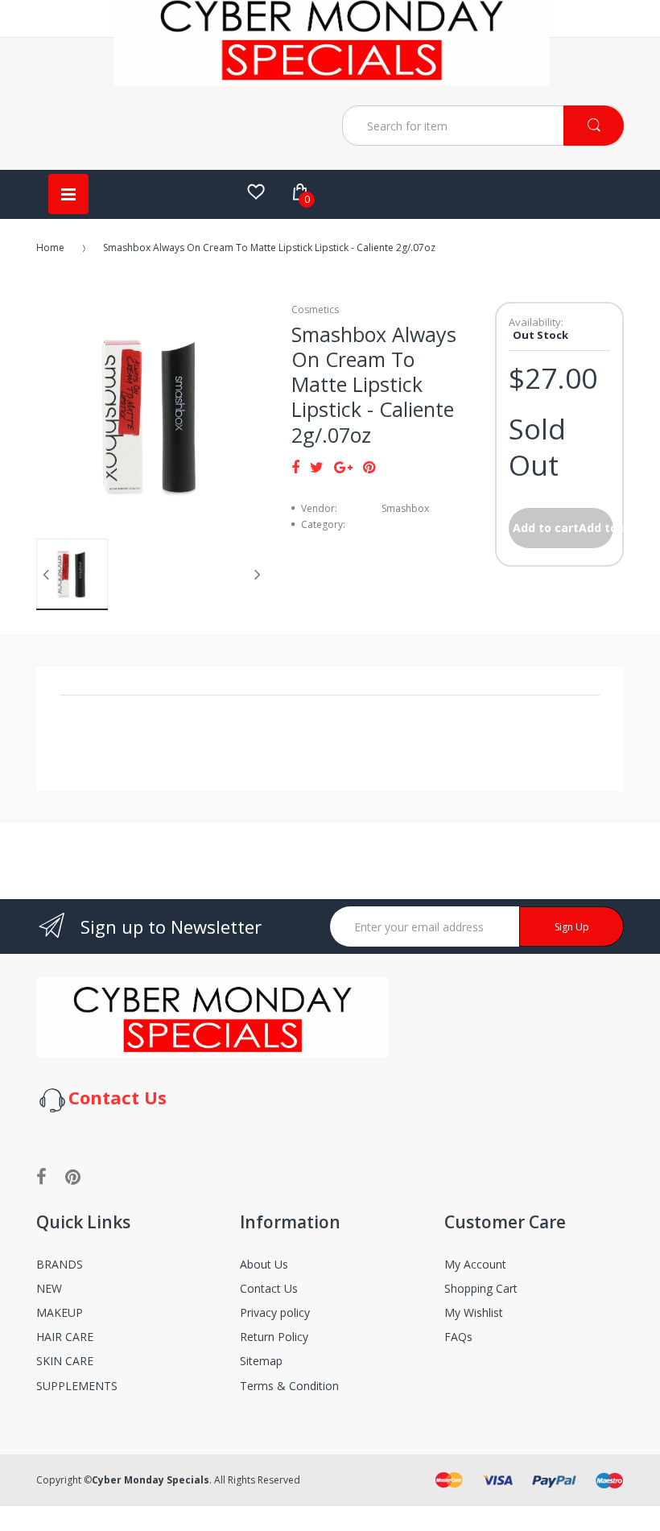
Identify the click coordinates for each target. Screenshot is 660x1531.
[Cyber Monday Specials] (331, 79)
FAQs (458, 1336)
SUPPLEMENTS (77, 1385)
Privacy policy (275, 1312)
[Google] (343, 467)
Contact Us (269, 1288)
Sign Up (572, 927)
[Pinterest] (369, 467)
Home (50, 247)
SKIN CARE (64, 1360)
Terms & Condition (289, 1385)
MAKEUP (59, 1312)
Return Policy (274, 1336)
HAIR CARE (64, 1336)
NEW (49, 1288)
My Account (475, 1264)
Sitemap (261, 1360)
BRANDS (59, 1264)
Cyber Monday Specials (150, 1480)
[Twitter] (317, 467)
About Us (264, 1264)
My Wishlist (473, 1312)
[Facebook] (295, 467)
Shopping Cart (481, 1288)
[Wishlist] (256, 191)
